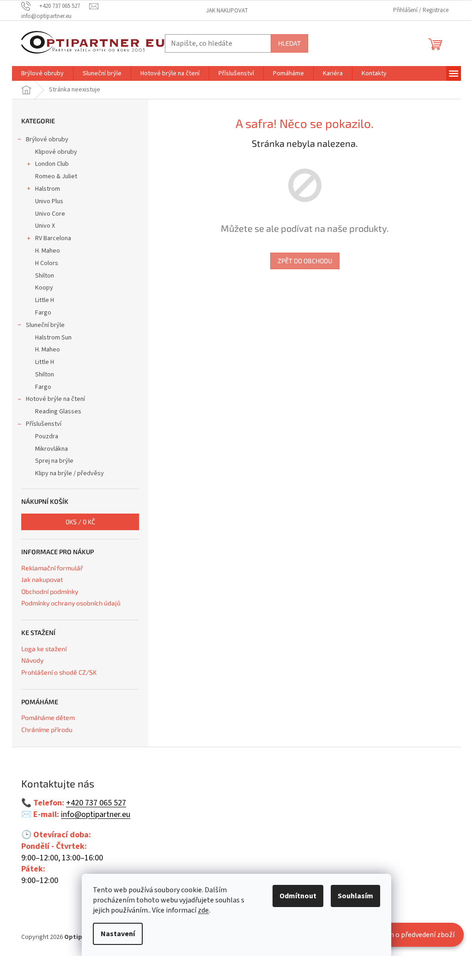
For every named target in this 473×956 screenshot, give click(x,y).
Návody (32, 660)
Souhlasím (355, 896)
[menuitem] (42, 73)
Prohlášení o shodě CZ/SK (59, 672)
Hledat (289, 43)
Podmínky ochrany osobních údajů (71, 602)
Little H (44, 300)
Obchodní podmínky (49, 591)
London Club (52, 164)
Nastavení (118, 934)
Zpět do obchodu (305, 261)
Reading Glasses (58, 411)
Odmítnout (297, 896)
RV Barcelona (53, 238)
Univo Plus (49, 201)
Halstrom (47, 189)
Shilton (44, 275)
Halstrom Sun (53, 337)
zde (203, 910)
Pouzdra (46, 436)
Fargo (43, 312)
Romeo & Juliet (56, 176)
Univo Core (50, 213)
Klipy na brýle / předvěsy (69, 473)
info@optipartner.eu (95, 814)
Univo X (45, 225)
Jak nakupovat (227, 10)
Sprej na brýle (54, 461)
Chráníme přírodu (47, 729)
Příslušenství (43, 424)
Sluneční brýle (45, 325)
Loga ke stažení (44, 648)
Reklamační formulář (52, 567)
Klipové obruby (56, 152)
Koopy (44, 287)
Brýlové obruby (47, 139)
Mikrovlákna (51, 449)
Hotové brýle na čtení (55, 399)
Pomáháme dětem (48, 717)
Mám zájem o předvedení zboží (406, 935)
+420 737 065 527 (96, 803)
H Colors (46, 263)
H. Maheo (47, 250)
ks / (80, 522)
